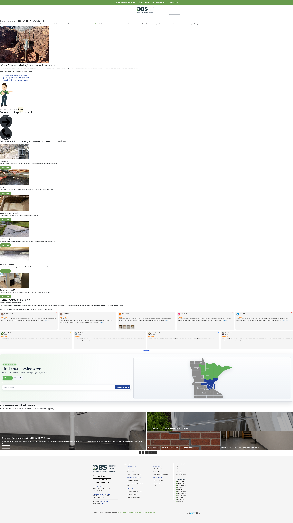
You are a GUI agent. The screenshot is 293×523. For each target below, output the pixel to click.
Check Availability (122, 387)
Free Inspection (175, 16)
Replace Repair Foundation (134, 469)
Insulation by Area (158, 480)
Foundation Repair (104, 16)
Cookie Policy (131, 512)
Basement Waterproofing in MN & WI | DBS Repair (26, 438)
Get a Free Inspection (101, 479)
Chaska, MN (180, 487)
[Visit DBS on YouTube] (99, 476)
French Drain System (132, 480)
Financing (178, 472)
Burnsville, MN (180, 483)
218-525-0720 (174, 2)
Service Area (164, 16)
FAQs (177, 466)
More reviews (146, 350)
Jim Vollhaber (228, 332)
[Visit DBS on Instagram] (96, 476)
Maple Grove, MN (181, 493)
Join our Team (145, 2)
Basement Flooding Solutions (135, 483)
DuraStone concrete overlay (160, 474)
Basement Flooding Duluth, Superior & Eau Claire (240, 447)
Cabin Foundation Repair (134, 474)
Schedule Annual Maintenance (127, 2)
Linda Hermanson (8, 313)
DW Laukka (66, 313)
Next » (152, 452)
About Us (156, 16)
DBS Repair (93, 24)
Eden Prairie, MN (181, 491)
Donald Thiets (7, 332)
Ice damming (156, 486)
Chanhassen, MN (181, 485)
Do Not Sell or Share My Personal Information (145, 512)
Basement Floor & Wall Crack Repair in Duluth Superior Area (171, 447)
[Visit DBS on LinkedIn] (104, 476)
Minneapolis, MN (181, 495)
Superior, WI (180, 501)
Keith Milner (184, 313)
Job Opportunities (181, 474)
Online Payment (160, 2)
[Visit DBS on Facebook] (93, 476)
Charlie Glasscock (82, 332)
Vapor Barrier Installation (133, 497)
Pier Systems (130, 472)
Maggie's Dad (125, 313)
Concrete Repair (138, 16)
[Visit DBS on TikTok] (101, 476)
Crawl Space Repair (132, 494)
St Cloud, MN (180, 497)
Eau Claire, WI (180, 499)
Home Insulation (148, 16)
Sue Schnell (243, 313)
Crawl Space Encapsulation (134, 491)
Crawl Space (128, 16)
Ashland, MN (180, 481)
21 (146, 452)
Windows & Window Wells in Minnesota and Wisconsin (168, 428)
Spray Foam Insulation (159, 483)
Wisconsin (18, 378)
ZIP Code (5, 383)
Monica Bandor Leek (156, 332)
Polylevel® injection (158, 469)
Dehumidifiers (130, 486)
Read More (5, 447)
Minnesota (7, 378)
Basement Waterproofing (117, 16)
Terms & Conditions (121, 512)
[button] (6, 121)
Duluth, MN (180, 489)
